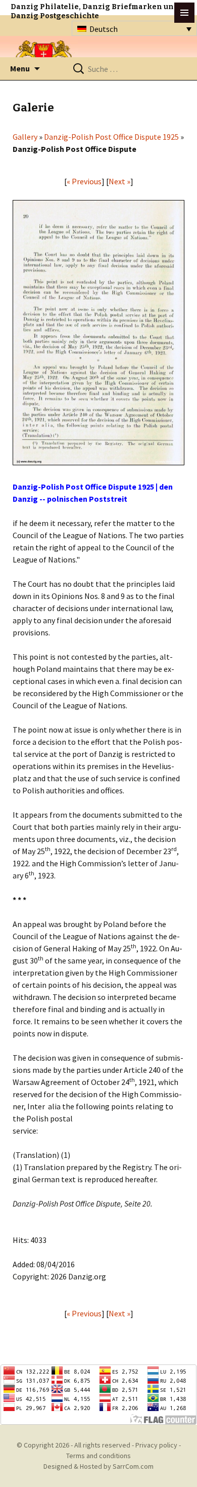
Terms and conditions (98, 1455)
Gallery (25, 137)
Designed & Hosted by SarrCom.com (98, 1466)
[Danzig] (44, 56)
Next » (119, 181)
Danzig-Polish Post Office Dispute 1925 (111, 137)
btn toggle (184, 13)
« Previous (84, 181)
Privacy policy (156, 1445)
